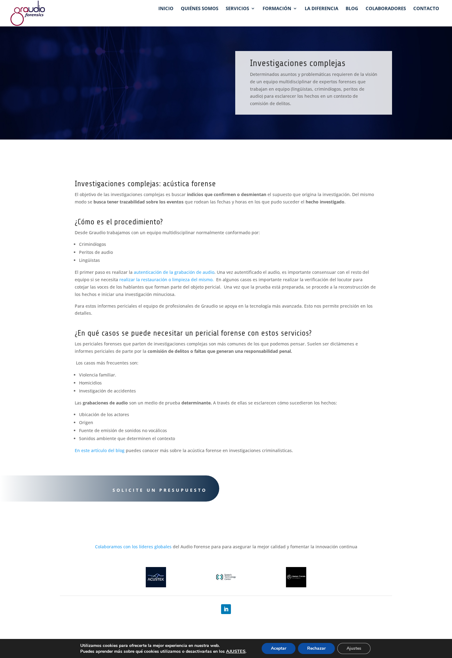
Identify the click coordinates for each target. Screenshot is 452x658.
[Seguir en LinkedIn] (226, 609)
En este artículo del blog (100, 450)
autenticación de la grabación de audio (174, 272)
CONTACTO (426, 8)
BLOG (352, 8)
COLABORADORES (386, 8)
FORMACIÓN (277, 8)
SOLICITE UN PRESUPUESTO (160, 490)
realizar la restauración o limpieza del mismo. (167, 279)
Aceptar (278, 648)
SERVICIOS (237, 8)
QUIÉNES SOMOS (199, 8)
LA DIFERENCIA (321, 8)
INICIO (165, 8)
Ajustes (354, 648)
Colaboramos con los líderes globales (133, 547)
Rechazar (316, 648)
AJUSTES (235, 651)
